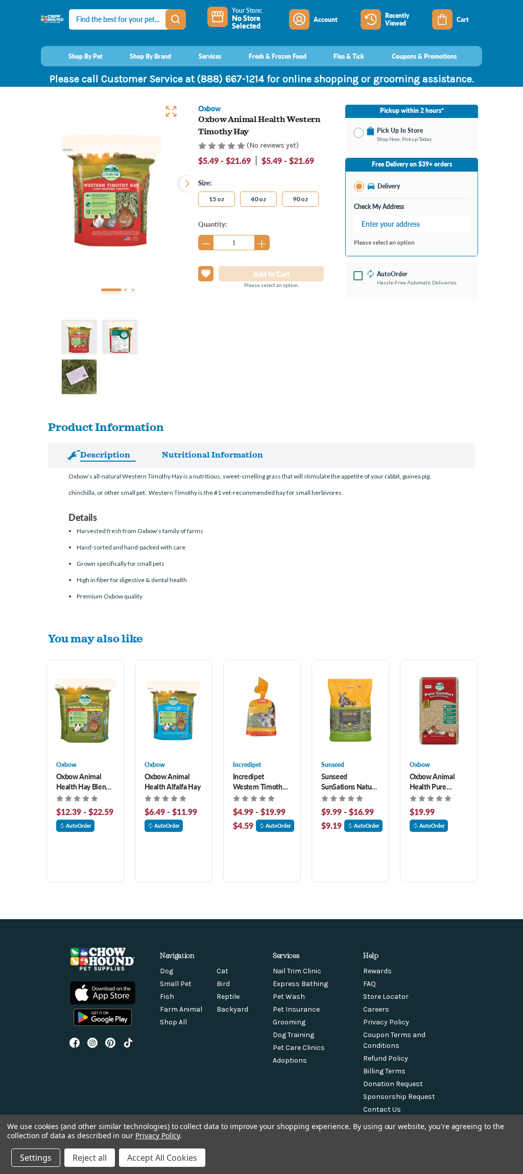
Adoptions (290, 1060)
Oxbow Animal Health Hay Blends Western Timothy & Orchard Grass (84, 781)
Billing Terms (384, 1071)
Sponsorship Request (399, 1096)
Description (105, 454)
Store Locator (386, 996)
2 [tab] (125, 290)
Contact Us (382, 1109)
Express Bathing (300, 983)
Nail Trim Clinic (297, 971)
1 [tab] (111, 290)
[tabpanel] (111, 190)
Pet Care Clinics (299, 1047)
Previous (38, 182)
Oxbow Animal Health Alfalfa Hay (173, 781)
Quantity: (212, 224)
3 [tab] (133, 290)
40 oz (258, 199)
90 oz (300, 199)
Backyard (232, 1009)
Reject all (90, 1157)
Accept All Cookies (162, 1157)
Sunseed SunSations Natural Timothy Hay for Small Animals (350, 781)
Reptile (228, 996)
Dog (166, 971)
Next (185, 182)
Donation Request (393, 1084)
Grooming (289, 1022)
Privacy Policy (386, 1022)
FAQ (369, 983)
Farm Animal (181, 1009)
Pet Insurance (296, 1009)
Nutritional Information (212, 454)
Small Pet (176, 983)
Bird (223, 983)
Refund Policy (385, 1058)
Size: (204, 182)
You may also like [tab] (95, 638)
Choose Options (85, 710)
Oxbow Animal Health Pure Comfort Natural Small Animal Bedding (434, 781)
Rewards (377, 971)
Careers (376, 1009)
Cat (222, 971)
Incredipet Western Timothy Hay (259, 781)
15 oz (216, 199)
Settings (36, 1157)
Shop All (173, 1022)
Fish (167, 996)
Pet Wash (289, 996)
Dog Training (293, 1035)
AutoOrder (78, 825)
